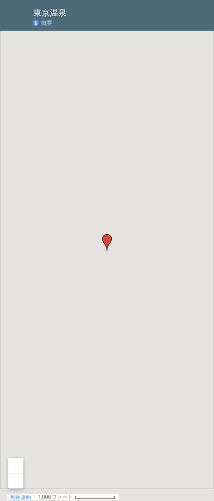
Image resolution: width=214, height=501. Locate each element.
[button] (107, 242)
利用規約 (20, 497)
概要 (46, 23)
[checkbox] (75, 12)
